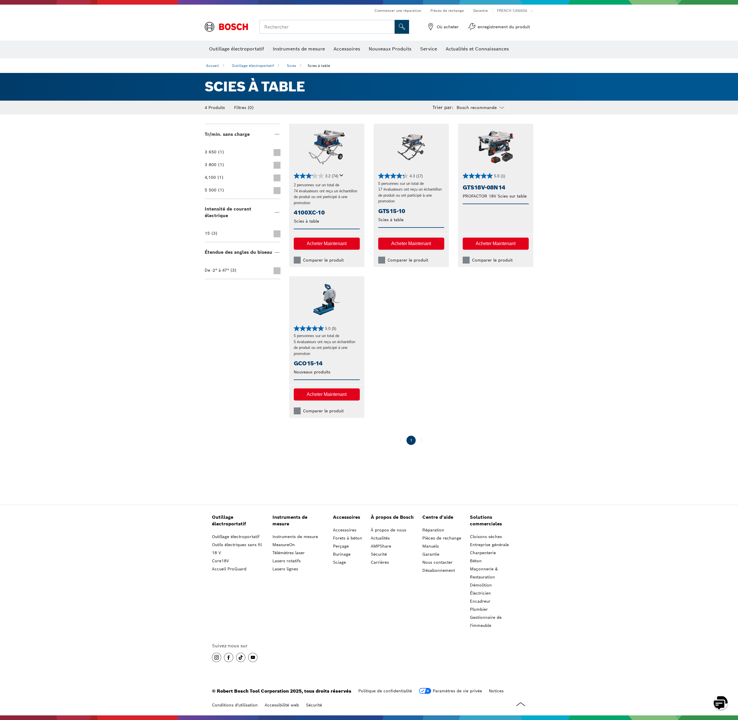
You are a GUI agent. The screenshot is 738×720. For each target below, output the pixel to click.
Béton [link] (476, 560)
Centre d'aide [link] (437, 517)
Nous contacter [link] (437, 562)
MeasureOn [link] (283, 544)
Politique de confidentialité (385, 690)
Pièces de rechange (447, 10)
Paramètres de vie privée (457, 690)
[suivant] (421, 440)
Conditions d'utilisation (235, 705)
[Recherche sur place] (402, 27)
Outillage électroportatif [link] (229, 520)
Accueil (212, 65)
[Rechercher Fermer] (389, 26)
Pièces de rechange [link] (441, 538)
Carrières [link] (380, 562)
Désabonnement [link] (438, 570)
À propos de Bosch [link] (392, 517)
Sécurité (314, 705)
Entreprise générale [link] (489, 544)
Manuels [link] (430, 546)
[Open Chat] (721, 703)
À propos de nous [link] (388, 530)
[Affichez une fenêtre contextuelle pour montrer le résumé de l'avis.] (342, 177)
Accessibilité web (282, 705)
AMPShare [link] (381, 546)
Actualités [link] (380, 538)
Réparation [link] (433, 530)
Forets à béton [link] (347, 538)
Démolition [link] (481, 585)
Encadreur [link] (480, 601)
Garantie (480, 10)
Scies (291, 65)
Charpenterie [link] (483, 552)
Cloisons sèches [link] (486, 536)
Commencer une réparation (397, 10)
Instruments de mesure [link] (289, 520)
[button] (327, 244)
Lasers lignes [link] (285, 569)
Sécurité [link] (379, 554)
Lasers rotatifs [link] (286, 560)
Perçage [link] (341, 546)
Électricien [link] (480, 593)
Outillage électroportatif (253, 65)
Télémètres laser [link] (288, 552)
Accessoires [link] (346, 517)
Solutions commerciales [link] (486, 520)
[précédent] (400, 440)
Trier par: (442, 107)
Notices (496, 690)
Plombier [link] (479, 609)
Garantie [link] (430, 554)
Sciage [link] (339, 562)
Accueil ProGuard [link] (229, 569)
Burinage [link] (342, 554)
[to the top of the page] (729, 686)
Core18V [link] (220, 560)
